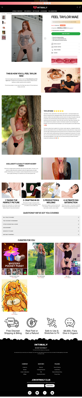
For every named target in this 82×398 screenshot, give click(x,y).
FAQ (41, 371)
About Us (63, 10)
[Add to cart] (25, 273)
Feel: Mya (67, 276)
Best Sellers (36, 11)
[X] (45, 393)
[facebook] (37, 393)
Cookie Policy (57, 369)
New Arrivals (27, 11)
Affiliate (24, 374)
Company (25, 364)
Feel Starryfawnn (41, 276)
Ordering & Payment (41, 369)
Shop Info (41, 364)
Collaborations (52, 11)
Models (63, 11)
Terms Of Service (57, 367)
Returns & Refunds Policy (57, 371)
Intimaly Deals (59, 10)
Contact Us (67, 10)
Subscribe (50, 385)
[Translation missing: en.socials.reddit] (52, 393)
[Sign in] (77, 7)
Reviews (24, 369)
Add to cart (66, 33)
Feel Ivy (14, 312)
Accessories (43, 11)
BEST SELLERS (59, 11)
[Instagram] (30, 393)
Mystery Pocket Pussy (14, 276)
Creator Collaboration (25, 371)
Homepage (3, 13)
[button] (45, 38)
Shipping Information (41, 374)
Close (25, 366)
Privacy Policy (57, 374)
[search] (2, 7)
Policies (57, 364)
